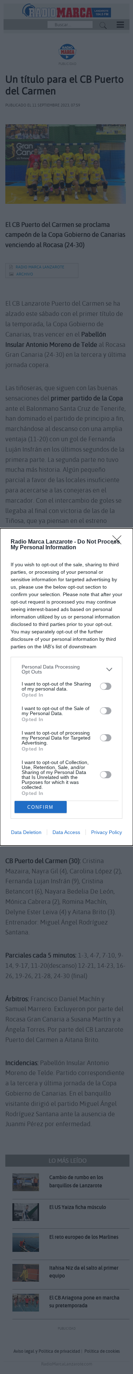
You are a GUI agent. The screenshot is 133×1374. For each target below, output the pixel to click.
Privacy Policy (106, 832)
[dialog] (66, 687)
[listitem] (66, 669)
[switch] (105, 686)
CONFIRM (40, 807)
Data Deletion (26, 832)
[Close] (119, 542)
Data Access (66, 832)
